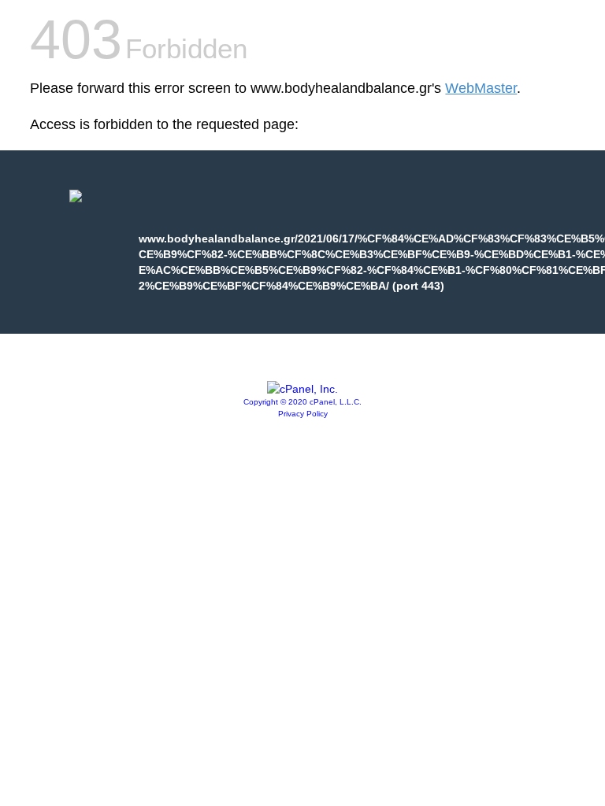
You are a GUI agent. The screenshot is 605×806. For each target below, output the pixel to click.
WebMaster (481, 88)
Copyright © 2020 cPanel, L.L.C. (302, 401)
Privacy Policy (303, 413)
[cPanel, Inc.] (302, 389)
